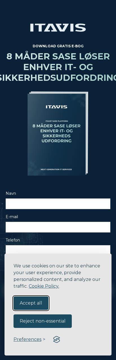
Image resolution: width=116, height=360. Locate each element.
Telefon (13, 240)
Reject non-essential (43, 321)
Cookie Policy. (44, 286)
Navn (11, 193)
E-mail (12, 216)
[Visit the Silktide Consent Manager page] (56, 339)
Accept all (31, 303)
